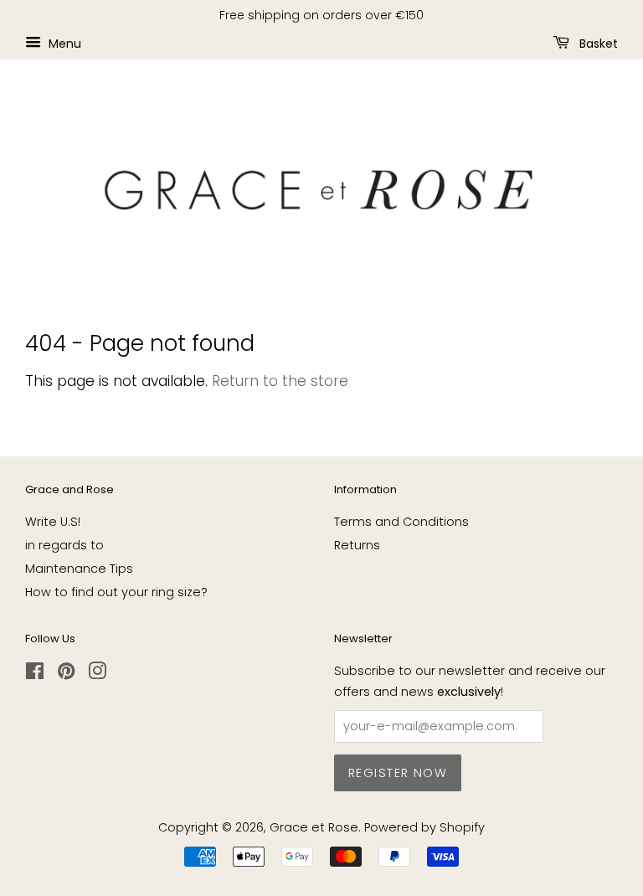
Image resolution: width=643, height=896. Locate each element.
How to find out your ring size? (116, 592)
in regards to (64, 545)
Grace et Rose (314, 827)
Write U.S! (52, 521)
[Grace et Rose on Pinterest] (66, 674)
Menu (63, 42)
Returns (357, 545)
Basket (597, 42)
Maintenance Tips (79, 568)
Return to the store (280, 381)
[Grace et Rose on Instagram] (97, 674)
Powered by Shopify (424, 827)
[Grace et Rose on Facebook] (34, 674)
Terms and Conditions (401, 521)
